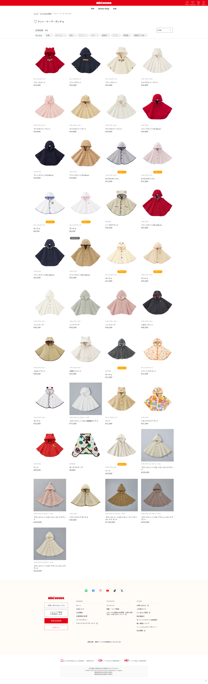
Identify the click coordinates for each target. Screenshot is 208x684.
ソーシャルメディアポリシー (147, 627)
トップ (36, 14)
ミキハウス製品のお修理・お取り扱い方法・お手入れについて (119, 613)
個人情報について (143, 623)
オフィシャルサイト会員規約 (147, 620)
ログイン (56, 627)
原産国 (125, 35)
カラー (93, 35)
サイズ (115, 35)
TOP (92, 8)
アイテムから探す (46, 14)
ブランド (82, 35)
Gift (115, 8)
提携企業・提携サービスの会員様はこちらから (103, 642)
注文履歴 (79, 613)
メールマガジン (81, 620)
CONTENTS (110, 601)
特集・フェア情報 (112, 609)
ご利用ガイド (141, 609)
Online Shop (103, 8)
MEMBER (79, 601)
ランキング (110, 605)
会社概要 (140, 630)
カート (78, 605)
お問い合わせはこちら (56, 605)
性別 (71, 35)
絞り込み (39, 35)
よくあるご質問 (142, 613)
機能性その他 (139, 35)
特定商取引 (141, 616)
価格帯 (104, 35)
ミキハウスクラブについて (86, 623)
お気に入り (80, 609)
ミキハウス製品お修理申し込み (56, 613)
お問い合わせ (141, 605)
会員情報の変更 (81, 616)
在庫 (48, 35)
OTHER (139, 601)
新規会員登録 (56, 621)
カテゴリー (59, 35)
